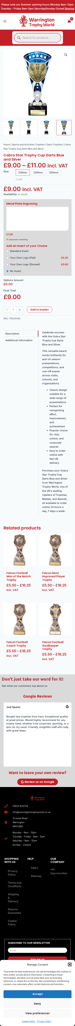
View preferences (37, 1013)
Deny (37, 1003)
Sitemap (36, 876)
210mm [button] (22, 172)
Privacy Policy (44, 1021)
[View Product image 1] (10, 127)
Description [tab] (12, 333)
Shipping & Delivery (13, 898)
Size (6, 171)
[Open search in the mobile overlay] (37, 37)
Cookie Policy (28, 1021)
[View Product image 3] (46, 127)
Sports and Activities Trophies (28, 144)
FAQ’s (34, 868)
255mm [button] (53, 172)
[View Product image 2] (28, 127)
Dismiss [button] (69, 8)
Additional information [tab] (19, 340)
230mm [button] (38, 172)
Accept (37, 994)
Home (6, 144)
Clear (19, 179)
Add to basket (39, 309)
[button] (70, 964)
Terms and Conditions (14, 884)
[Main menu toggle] (4, 21)
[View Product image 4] (64, 127)
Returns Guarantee (14, 911)
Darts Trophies (54, 144)
